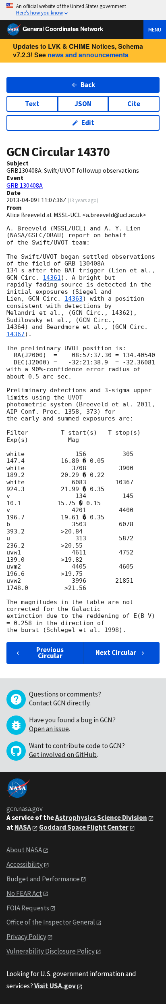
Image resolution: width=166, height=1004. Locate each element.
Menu (154, 29)
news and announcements (88, 54)
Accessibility (24, 864)
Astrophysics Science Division (101, 817)
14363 (73, 298)
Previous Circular (50, 652)
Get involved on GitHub (63, 754)
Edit (87, 122)
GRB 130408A (24, 185)
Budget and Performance (43, 878)
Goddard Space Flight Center (84, 827)
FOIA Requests (27, 908)
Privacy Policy (26, 936)
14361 (52, 277)
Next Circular (115, 652)
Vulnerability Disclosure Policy (50, 951)
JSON (83, 103)
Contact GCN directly (59, 703)
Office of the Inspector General (50, 922)
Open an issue (49, 728)
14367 (15, 334)
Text (32, 103)
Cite (133, 103)
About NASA (24, 849)
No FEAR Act (24, 893)
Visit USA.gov (55, 985)
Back (88, 84)
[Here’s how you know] (83, 10)
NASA (23, 827)
